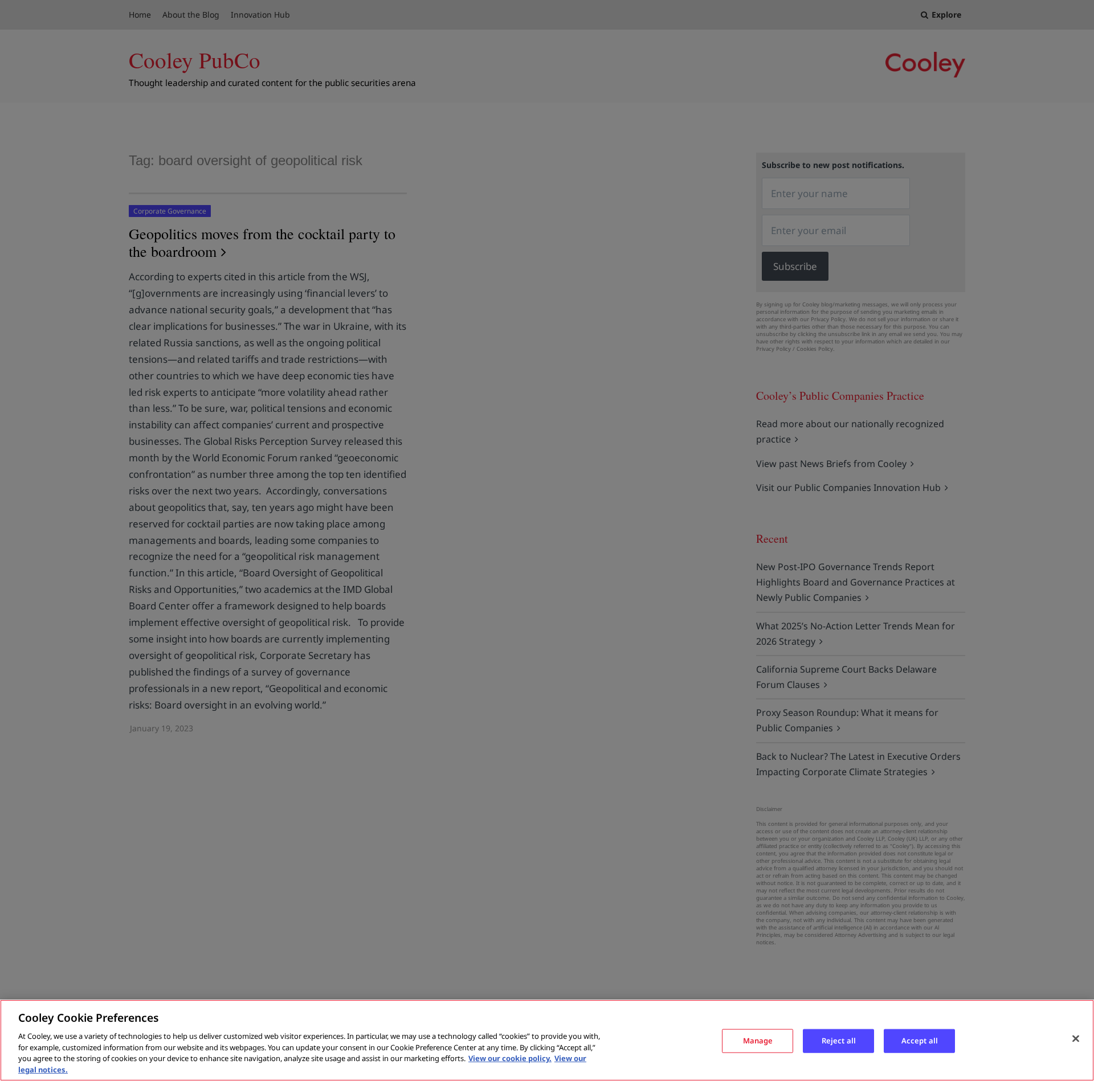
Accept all (919, 1040)
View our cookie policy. (510, 1058)
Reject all (839, 1040)
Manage (758, 1040)
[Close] (1075, 1038)
